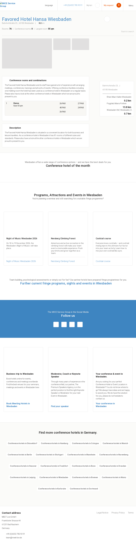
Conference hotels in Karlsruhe (52, 489)
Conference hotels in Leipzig (22, 477)
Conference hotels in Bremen (85, 477)
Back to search (127, 31)
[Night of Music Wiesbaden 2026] (23, 223)
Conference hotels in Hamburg (54, 443)
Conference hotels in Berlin (20, 455)
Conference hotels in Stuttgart (49, 455)
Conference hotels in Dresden (112, 466)
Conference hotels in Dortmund (84, 489)
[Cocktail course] (112, 223)
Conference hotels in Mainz (114, 477)
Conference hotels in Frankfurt (54, 466)
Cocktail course (103, 261)
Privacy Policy (118, 512)
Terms (131, 512)
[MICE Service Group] (10, 5)
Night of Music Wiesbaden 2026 (21, 261)
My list (89, 5)
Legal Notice (102, 512)
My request (109, 5)
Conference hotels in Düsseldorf (22, 443)
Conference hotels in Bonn (83, 466)
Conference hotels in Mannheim (81, 455)
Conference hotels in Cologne (85, 443)
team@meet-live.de (14, 538)
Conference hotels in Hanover (23, 466)
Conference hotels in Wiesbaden (53, 477)
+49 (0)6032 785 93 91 (73, 5)
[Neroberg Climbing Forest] (68, 223)
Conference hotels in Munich (115, 443)
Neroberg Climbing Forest (63, 261)
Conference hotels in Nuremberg (113, 455)
